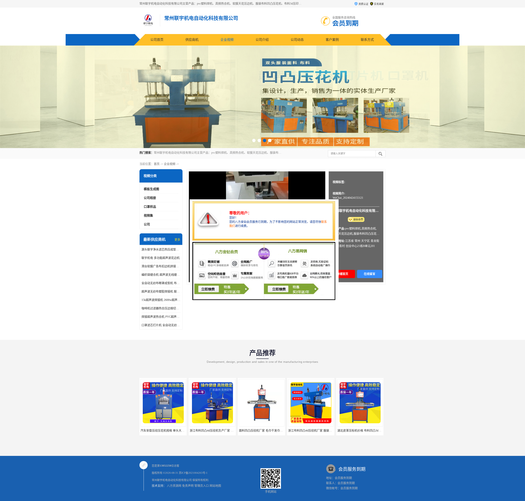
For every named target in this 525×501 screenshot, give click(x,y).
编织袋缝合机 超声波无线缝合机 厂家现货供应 (161, 274)
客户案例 (332, 39)
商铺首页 (342, 273)
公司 (147, 224)
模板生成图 (151, 189)
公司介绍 (262, 39)
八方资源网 (174, 485)
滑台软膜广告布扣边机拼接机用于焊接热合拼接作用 (161, 266)
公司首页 (156, 39)
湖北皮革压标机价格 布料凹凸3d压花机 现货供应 (319, 430)
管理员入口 (201, 485)
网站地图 (215, 485)
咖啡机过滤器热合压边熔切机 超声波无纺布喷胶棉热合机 (161, 308)
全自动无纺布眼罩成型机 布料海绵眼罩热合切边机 (161, 283)
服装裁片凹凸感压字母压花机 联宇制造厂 (363, 430)
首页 (157, 163)
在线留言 (369, 273)
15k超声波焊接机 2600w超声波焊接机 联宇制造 (161, 299)
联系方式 (367, 39)
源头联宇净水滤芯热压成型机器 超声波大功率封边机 (161, 249)
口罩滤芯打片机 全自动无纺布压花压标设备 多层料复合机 (161, 325)
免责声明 (188, 485)
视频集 (148, 215)
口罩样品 (150, 206)
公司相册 (150, 198)
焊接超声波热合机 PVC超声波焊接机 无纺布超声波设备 (161, 316)
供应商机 (192, 39)
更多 (177, 239)
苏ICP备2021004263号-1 (193, 472)
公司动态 (297, 39)
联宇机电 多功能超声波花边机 (161, 257)
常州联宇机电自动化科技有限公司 (172, 480)
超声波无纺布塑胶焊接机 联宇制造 (161, 291)
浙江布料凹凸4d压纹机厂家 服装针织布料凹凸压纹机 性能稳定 (278, 430)
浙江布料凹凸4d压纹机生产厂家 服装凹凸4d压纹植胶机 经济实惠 (181, 430)
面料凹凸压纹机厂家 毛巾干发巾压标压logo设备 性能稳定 (226, 430)
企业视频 (227, 39)
